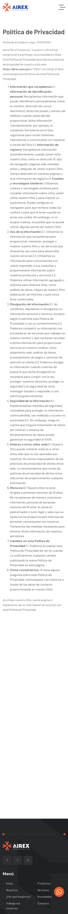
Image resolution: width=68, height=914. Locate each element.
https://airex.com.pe (16, 69)
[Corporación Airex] (19, 7)
